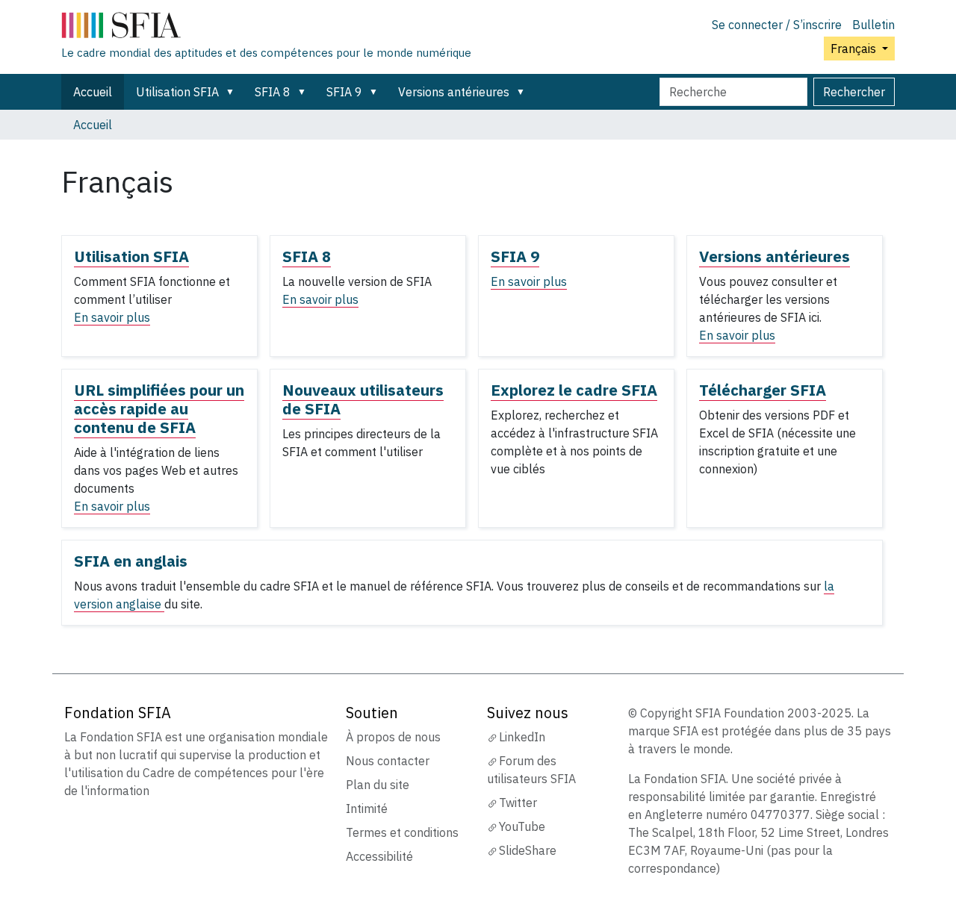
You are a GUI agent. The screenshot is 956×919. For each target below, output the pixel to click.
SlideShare (527, 850)
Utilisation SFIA (177, 91)
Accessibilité (379, 856)
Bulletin (873, 24)
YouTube (522, 826)
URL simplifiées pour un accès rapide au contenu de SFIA (159, 408)
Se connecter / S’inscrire (777, 24)
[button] (233, 92)
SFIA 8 (273, 91)
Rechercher (854, 91)
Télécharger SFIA (762, 390)
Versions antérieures (453, 91)
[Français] (266, 28)
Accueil (92, 91)
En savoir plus (112, 317)
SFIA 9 (344, 91)
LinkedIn (522, 736)
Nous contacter (387, 760)
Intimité (367, 808)
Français (855, 48)
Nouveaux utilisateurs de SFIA (363, 399)
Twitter (518, 802)
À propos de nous (393, 736)
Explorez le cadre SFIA (574, 390)
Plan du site (377, 784)
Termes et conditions (402, 832)
